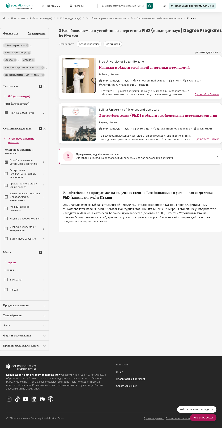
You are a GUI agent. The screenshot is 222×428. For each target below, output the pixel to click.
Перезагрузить (36, 33)
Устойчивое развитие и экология (22, 140)
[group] (149, 44)
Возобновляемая (89, 44)
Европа (12, 262)
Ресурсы (79, 5)
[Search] (150, 6)
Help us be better (203, 417)
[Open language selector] (164, 6)
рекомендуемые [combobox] (206, 52)
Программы (53, 5)
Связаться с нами (126, 385)
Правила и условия (154, 418)
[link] (191, 18)
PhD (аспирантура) (19, 96)
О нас (119, 372)
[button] (16, 45)
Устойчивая (112, 44)
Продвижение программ (130, 379)
